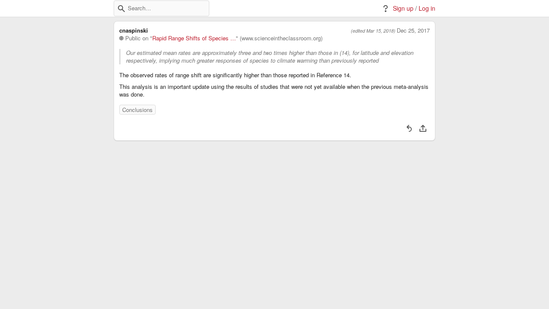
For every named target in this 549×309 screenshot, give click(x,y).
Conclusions (137, 109)
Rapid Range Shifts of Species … (194, 38)
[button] (121, 8)
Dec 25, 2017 (413, 30)
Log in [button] (427, 8)
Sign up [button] (403, 8)
